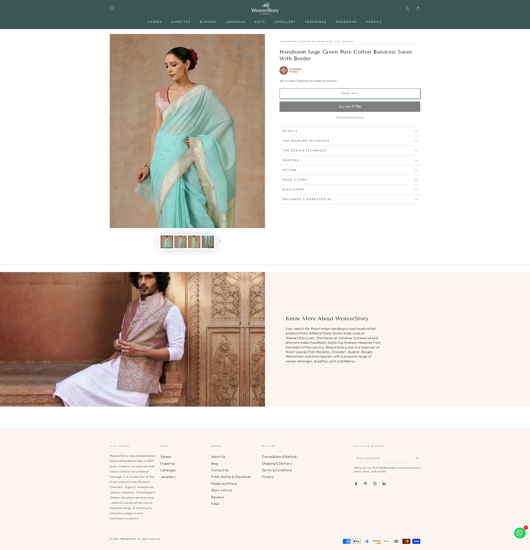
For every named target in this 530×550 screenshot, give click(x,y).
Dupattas (167, 463)
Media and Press (224, 483)
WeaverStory (128, 538)
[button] (112, 8)
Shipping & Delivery (277, 463)
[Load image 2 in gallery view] (180, 242)
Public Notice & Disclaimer (231, 477)
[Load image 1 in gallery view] (167, 242)
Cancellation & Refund (279, 457)
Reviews (217, 497)
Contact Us (220, 470)
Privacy (268, 477)
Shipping (302, 80)
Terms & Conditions (277, 470)
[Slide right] (219, 242)
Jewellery (168, 477)
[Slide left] (154, 242)
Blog (214, 463)
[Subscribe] (418, 457)
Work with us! (221, 490)
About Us (218, 457)
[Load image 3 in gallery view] (194, 242)
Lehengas (168, 470)
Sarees (165, 457)
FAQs (215, 504)
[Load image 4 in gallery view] (208, 242)
